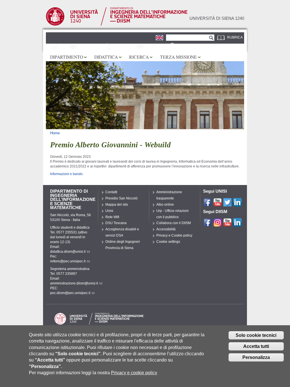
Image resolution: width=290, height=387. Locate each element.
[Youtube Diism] (227, 224)
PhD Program (91, 47)
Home (55, 133)
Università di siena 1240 (216, 18)
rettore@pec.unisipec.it (68, 261)
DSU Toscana (116, 223)
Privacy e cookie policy (134, 372)
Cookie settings (168, 242)
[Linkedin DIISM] (237, 224)
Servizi (183, 47)
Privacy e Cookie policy (174, 235)
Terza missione (178, 57)
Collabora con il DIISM (173, 223)
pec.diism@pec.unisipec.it (70, 293)
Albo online (165, 205)
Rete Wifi (112, 217)
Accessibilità (166, 229)
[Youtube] (217, 204)
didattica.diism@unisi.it (68, 252)
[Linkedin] (237, 204)
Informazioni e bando (66, 174)
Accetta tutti (256, 346)
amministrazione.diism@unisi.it (74, 283)
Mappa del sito (116, 205)
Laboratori (124, 47)
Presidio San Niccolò (121, 198)
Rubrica (235, 37)
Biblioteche (156, 47)
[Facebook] (207, 204)
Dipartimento (66, 57)
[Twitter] (227, 204)
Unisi (109, 211)
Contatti (111, 192)
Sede (64, 47)
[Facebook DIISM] (207, 224)
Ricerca (139, 57)
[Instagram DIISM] (217, 224)
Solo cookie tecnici (256, 335)
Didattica (106, 57)
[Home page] (116, 25)
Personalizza (256, 357)
